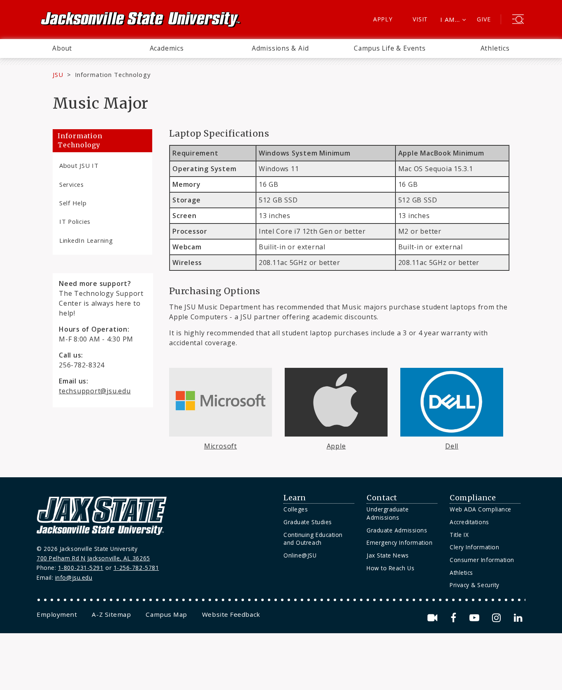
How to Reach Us (390, 568)
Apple (336, 446)
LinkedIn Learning (86, 240)
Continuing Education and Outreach (313, 539)
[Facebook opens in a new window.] (454, 618)
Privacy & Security (474, 585)
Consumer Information (482, 560)
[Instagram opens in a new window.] (498, 618)
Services (71, 184)
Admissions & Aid (280, 48)
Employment (57, 614)
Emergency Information (399, 542)
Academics (167, 48)
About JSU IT (79, 165)
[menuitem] (62, 48)
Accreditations (469, 522)
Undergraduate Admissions (388, 513)
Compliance (473, 497)
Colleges (295, 509)
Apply (382, 19)
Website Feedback (231, 614)
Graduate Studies (307, 522)
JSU (58, 74)
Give (483, 19)
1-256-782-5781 (136, 568)
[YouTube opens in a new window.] (475, 618)
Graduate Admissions (397, 530)
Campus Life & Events (390, 48)
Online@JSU (299, 555)
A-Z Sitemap (111, 614)
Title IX (459, 535)
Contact (382, 497)
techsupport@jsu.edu (95, 390)
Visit (420, 19)
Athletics (495, 48)
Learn (294, 497)
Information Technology (113, 74)
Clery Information (474, 547)
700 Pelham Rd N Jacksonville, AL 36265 (93, 558)
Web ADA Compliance (480, 509)
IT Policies (75, 221)
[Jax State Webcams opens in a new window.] (433, 618)
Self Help (73, 203)
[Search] (518, 20)
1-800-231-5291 (81, 568)
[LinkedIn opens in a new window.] (517, 618)
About (62, 48)
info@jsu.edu (74, 577)
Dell (451, 446)
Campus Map (166, 614)
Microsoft (220, 446)
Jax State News (388, 555)
